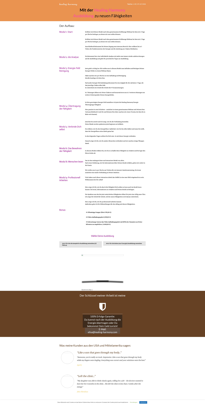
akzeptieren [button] (143, 402)
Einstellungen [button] (133, 402)
